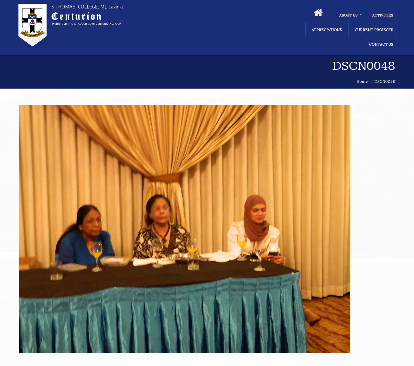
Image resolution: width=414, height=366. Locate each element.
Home (362, 81)
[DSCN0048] (207, 229)
